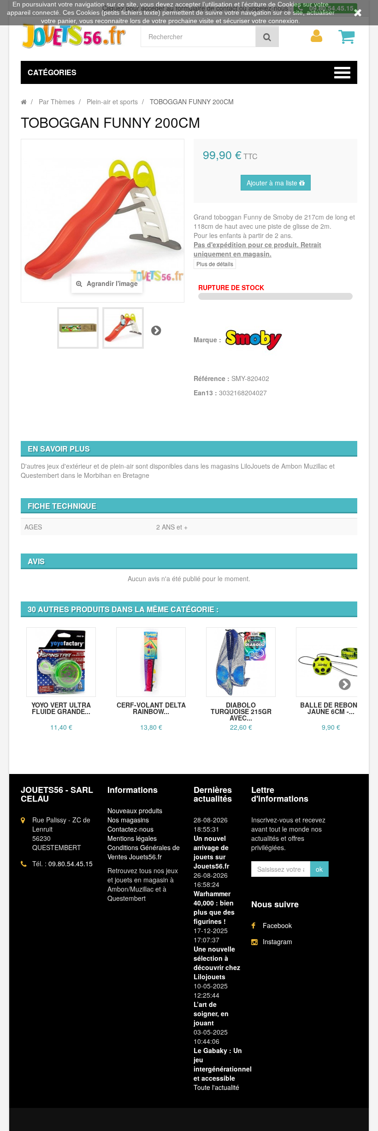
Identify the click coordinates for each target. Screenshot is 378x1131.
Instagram (277, 941)
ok (319, 869)
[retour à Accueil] (24, 101)
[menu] (317, 36)
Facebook (277, 925)
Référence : (212, 378)
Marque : (208, 339)
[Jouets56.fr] (74, 35)
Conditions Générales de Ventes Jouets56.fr (143, 852)
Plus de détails (214, 264)
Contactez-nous (130, 828)
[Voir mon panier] (346, 36)
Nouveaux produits (134, 810)
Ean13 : (205, 392)
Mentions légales (132, 838)
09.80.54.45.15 (70, 863)
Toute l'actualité (216, 1087)
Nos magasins (128, 819)
